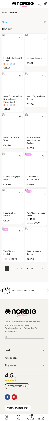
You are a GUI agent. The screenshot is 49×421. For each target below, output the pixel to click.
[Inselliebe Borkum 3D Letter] (13, 44)
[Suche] (39, 4)
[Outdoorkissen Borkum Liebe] (36, 163)
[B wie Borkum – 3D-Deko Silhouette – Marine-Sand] (13, 83)
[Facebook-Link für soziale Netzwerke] (7, 397)
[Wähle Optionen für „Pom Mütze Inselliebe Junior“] (43, 192)
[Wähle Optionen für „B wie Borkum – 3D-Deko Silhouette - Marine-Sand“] (20, 75)
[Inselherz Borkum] (36, 44)
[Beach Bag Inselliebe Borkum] (36, 83)
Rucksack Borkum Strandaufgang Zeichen (34, 140)
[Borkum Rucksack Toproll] (13, 124)
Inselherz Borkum (34, 58)
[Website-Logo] (23, 3)
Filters (5, 22)
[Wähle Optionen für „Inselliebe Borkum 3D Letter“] (20, 37)
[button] (43, 37)
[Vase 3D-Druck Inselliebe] (13, 238)
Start (4, 12)
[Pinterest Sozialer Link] (14, 397)
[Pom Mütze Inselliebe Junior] (36, 199)
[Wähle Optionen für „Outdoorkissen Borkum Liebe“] (43, 156)
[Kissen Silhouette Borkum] (36, 238)
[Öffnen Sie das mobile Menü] (3, 4)
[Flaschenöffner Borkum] (13, 199)
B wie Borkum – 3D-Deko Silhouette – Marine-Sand (12, 99)
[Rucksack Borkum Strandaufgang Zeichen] (36, 124)
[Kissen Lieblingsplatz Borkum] (13, 163)
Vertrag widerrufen (17, 408)
